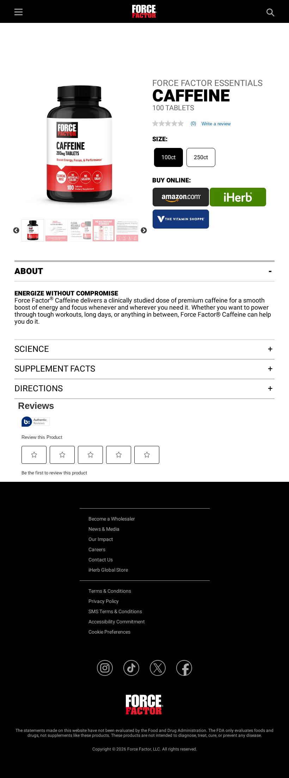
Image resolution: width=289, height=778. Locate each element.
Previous (16, 230)
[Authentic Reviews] (35, 421)
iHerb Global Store (108, 570)
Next (143, 230)
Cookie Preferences (109, 632)
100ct (168, 157)
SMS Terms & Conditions (115, 611)
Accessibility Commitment (116, 621)
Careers (96, 549)
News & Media (103, 529)
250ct (201, 157)
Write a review (216, 124)
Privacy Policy (103, 601)
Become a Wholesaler (111, 519)
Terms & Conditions (109, 591)
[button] (34, 454)
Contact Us (100, 560)
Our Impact (100, 539)
